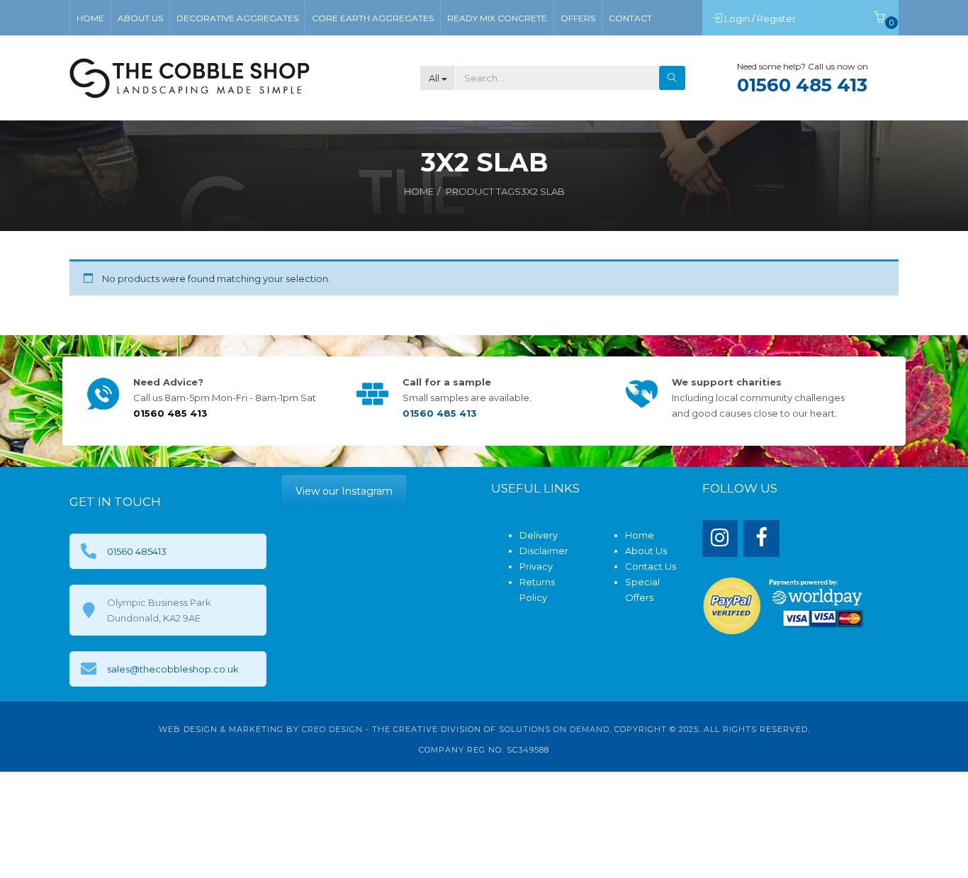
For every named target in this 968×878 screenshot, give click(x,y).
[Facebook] (761, 539)
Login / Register (761, 18)
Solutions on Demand (554, 729)
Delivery (538, 535)
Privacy (536, 566)
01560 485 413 (802, 85)
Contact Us (650, 566)
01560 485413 (137, 551)
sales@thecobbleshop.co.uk (173, 669)
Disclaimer (543, 550)
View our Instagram (344, 491)
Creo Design (332, 729)
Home (419, 191)
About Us (646, 550)
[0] (879, 18)
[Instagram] (720, 539)
